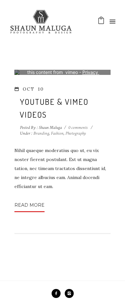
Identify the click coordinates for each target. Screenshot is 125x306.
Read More (29, 205)
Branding (40, 133)
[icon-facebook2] (58, 293)
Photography (75, 133)
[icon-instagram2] (69, 293)
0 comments (78, 127)
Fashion (57, 133)
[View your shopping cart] (101, 22)
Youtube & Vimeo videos (54, 108)
